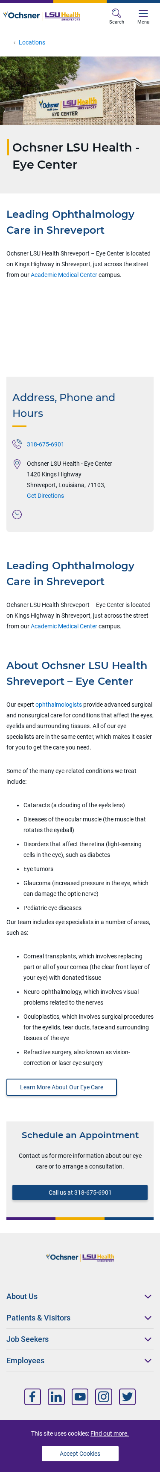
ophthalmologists (59, 704)
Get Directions (45, 495)
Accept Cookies (80, 1453)
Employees (25, 1360)
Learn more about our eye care (61, 1087)
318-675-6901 (45, 444)
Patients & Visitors (38, 1317)
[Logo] (41, 16)
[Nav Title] (32, 1397)
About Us (22, 1296)
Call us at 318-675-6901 (80, 1192)
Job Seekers (27, 1339)
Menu (143, 22)
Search (116, 22)
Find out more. (109, 1433)
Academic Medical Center (64, 274)
